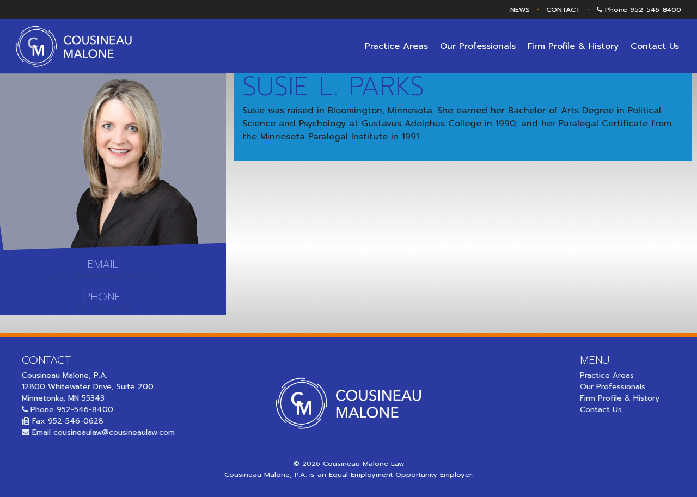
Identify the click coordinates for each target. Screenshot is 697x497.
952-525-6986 (102, 308)
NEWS (520, 9)
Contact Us (655, 46)
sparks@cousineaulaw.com (102, 276)
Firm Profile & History (573, 46)
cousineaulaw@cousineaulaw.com (114, 432)
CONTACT (563, 9)
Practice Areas (396, 46)
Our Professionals (478, 46)
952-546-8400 (655, 9)
